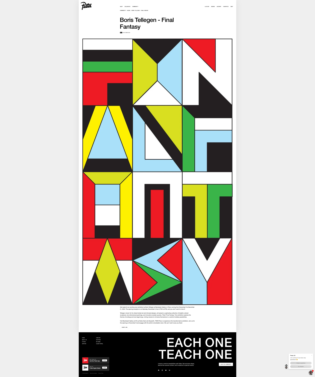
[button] (310, 372)
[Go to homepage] (86, 6)
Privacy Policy (100, 373)
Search (213, 6)
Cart (232, 6)
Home (83, 337)
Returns (98, 341)
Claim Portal (99, 343)
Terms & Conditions (93, 373)
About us (84, 339)
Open (104, 360)
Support (84, 343)
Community (123, 10)
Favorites (226, 6)
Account (219, 6)
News (128, 10)
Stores (84, 341)
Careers (98, 337)
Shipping (98, 339)
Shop (121, 6)
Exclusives (127, 6)
